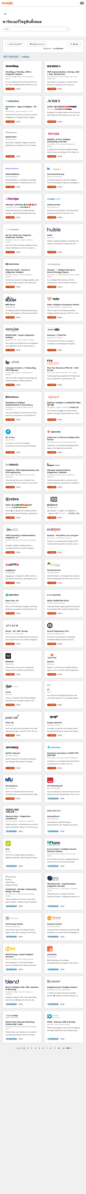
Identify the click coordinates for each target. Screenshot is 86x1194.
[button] (19, 56)
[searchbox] (36, 29)
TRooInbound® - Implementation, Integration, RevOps (61, 885)
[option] (13, 44)
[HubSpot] (7, 3)
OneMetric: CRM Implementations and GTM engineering (22, 471)
